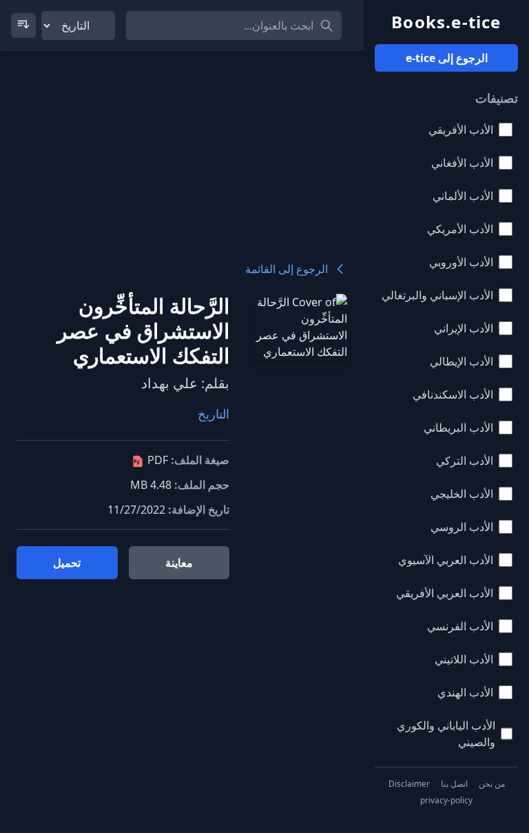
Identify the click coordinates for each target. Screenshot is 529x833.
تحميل (67, 562)
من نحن (492, 784)
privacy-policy (446, 800)
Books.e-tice (446, 22)
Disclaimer (409, 784)
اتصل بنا (454, 784)
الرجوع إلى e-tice (447, 58)
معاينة (179, 562)
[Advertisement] (182, 147)
